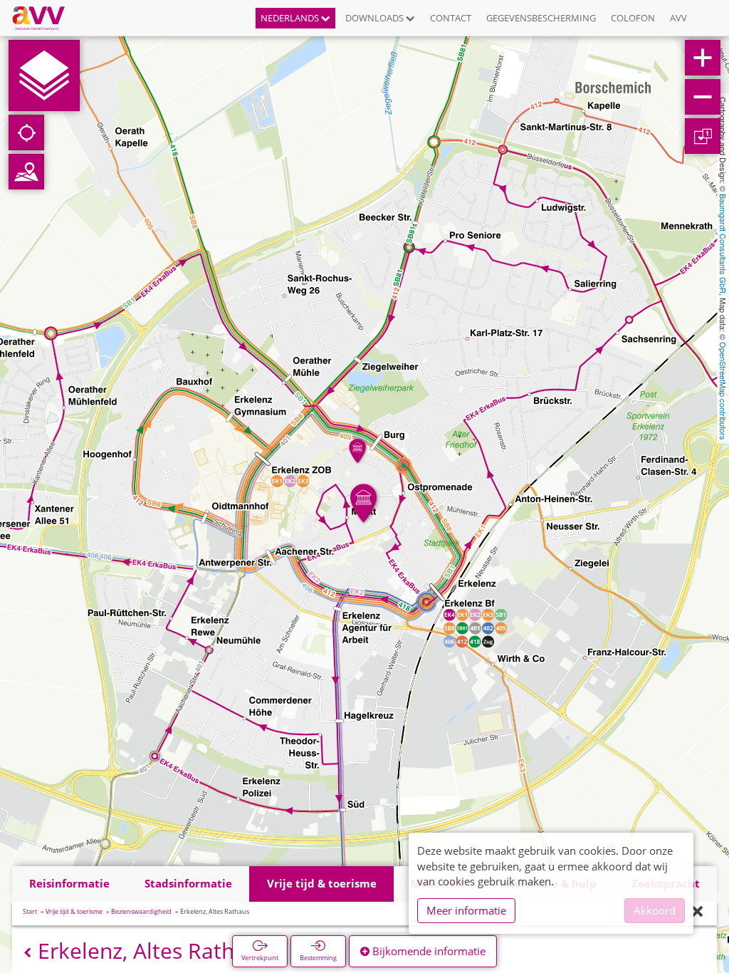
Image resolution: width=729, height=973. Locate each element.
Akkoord (655, 910)
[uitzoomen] (702, 97)
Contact (450, 17)
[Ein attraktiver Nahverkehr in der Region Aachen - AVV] (43, 18)
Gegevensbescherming (541, 17)
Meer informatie (466, 910)
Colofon (633, 17)
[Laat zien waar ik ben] (26, 132)
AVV (678, 17)
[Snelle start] (44, 75)
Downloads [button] (375, 17)
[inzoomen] (702, 58)
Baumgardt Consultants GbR (723, 243)
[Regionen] (26, 171)
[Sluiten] (697, 912)
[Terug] (27, 953)
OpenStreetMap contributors (723, 391)
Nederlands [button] (291, 17)
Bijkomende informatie (427, 951)
